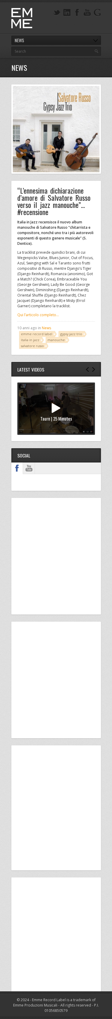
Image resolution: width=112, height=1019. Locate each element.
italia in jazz (30, 340)
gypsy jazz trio (71, 334)
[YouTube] (87, 12)
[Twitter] (56, 12)
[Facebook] (77, 12)
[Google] (97, 12)
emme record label (36, 334)
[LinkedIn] (66, 12)
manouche (56, 340)
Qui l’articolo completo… (38, 314)
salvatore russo (32, 346)
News (46, 327)
